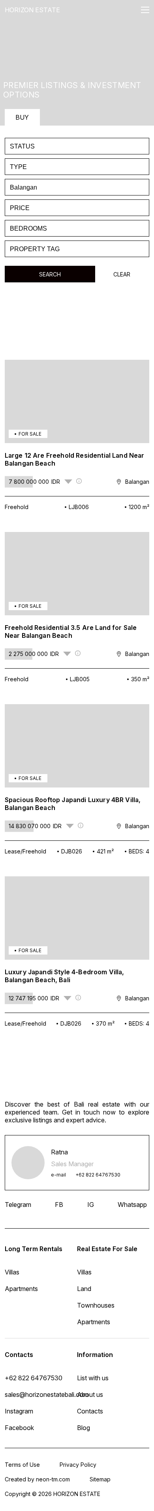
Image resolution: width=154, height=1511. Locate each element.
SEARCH (50, 274)
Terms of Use (22, 1464)
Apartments (93, 1322)
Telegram (18, 1204)
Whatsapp (132, 1204)
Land (84, 1289)
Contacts (90, 1411)
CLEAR (121, 274)
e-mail (58, 1175)
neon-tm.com (53, 1479)
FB (59, 1204)
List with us (93, 1378)
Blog (83, 1428)
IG (90, 1204)
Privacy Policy (78, 1464)
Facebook (19, 1428)
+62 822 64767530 (97, 1175)
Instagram (19, 1411)
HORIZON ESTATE (32, 10)
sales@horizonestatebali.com (41, 1394)
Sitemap (100, 1479)
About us (90, 1394)
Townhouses (96, 1305)
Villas (84, 1272)
